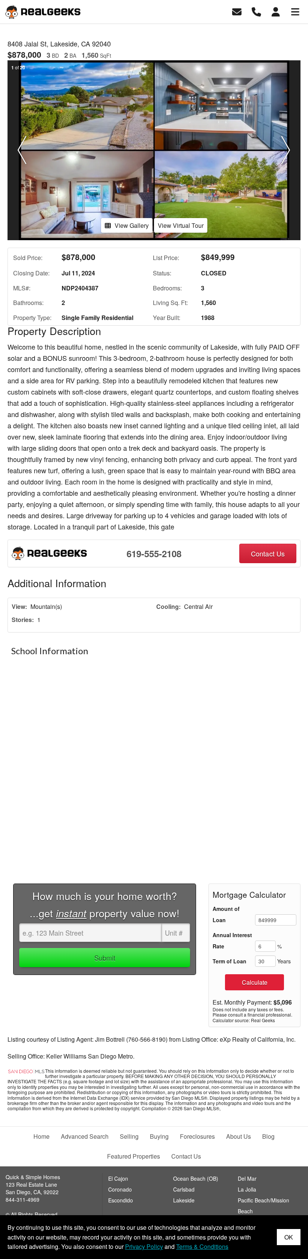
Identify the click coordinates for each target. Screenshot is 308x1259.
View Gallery (132, 225)
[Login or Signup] (276, 11)
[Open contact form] (237, 11)
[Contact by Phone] (256, 11)
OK (288, 1237)
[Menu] (295, 11)
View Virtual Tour (181, 225)
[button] (22, 150)
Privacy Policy (144, 1246)
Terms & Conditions (202, 1246)
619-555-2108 (154, 553)
